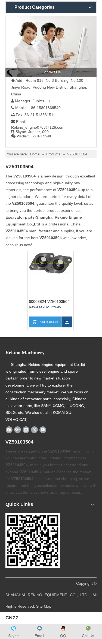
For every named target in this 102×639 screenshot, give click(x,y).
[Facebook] (9, 429)
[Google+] (17, 429)
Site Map (43, 606)
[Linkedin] (26, 429)
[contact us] (51, 46)
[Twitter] (34, 429)
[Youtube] (42, 429)
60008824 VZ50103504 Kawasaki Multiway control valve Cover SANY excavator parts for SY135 (50, 304)
